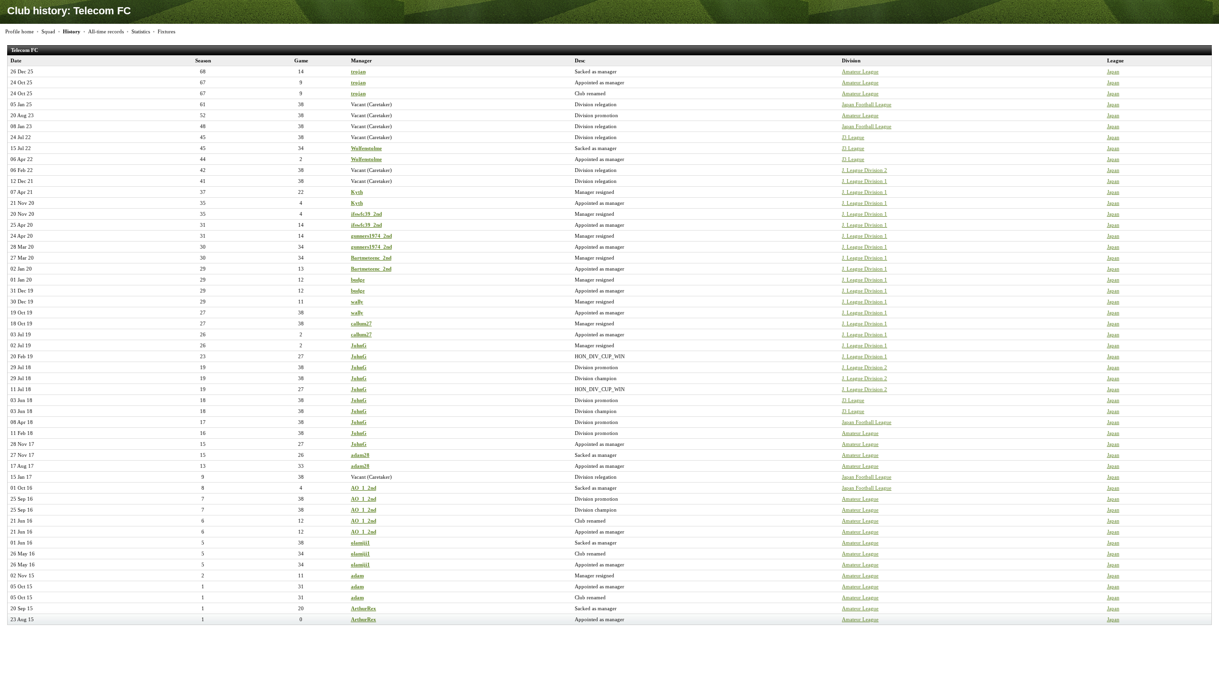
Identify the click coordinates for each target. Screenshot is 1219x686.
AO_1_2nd (363, 488)
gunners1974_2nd (371, 236)
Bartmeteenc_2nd (371, 258)
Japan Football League (866, 104)
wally (357, 301)
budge (358, 279)
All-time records (106, 31)
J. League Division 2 (864, 170)
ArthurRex (363, 608)
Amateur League (860, 71)
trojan (358, 71)
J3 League (853, 137)
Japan (1113, 71)
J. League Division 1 (864, 181)
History (71, 31)
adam (357, 575)
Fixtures (166, 31)
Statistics (140, 31)
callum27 (361, 323)
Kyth (357, 192)
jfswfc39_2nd (366, 214)
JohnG (359, 345)
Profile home (19, 31)
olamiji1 (360, 542)
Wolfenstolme (366, 148)
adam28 (360, 455)
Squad (48, 31)
